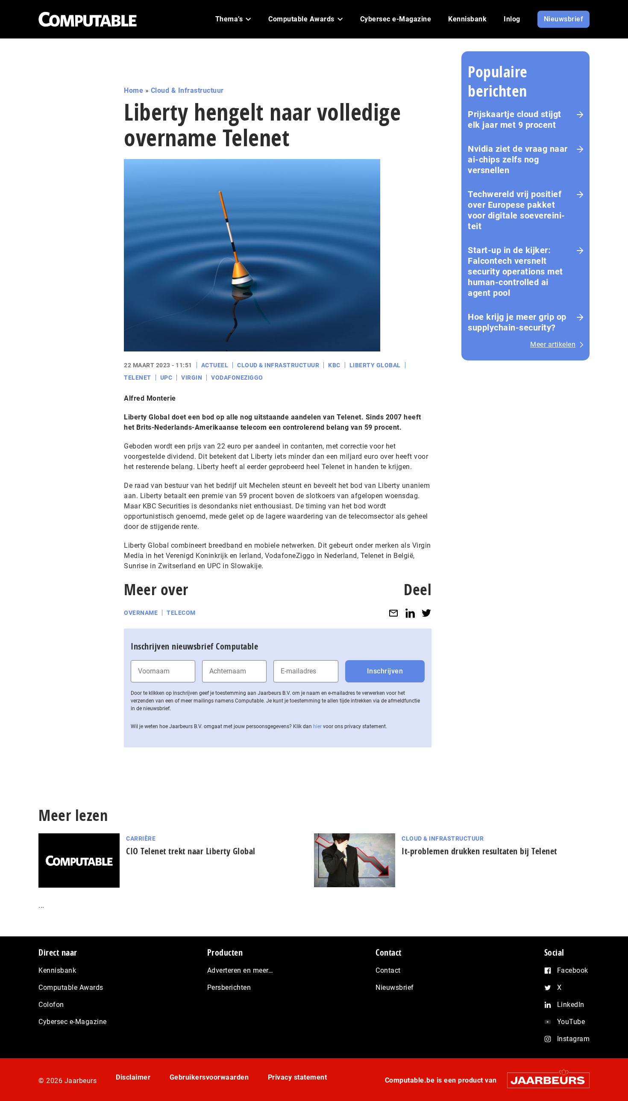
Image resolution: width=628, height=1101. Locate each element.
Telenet (137, 377)
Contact (388, 970)
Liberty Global (375, 365)
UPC (166, 377)
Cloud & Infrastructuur (187, 90)
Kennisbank (57, 970)
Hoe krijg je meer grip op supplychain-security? (517, 322)
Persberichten (229, 987)
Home (133, 90)
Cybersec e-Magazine (72, 1022)
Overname (141, 612)
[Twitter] (426, 613)
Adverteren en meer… (240, 970)
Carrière (141, 838)
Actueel (215, 365)
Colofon (51, 1005)
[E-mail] (393, 613)
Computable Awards (70, 987)
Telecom (181, 612)
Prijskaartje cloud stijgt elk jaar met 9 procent (514, 119)
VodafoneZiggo (237, 377)
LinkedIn (570, 1005)
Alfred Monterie (150, 398)
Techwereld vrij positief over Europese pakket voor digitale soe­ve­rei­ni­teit (516, 210)
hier (317, 726)
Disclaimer (133, 1077)
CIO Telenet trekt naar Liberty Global (190, 851)
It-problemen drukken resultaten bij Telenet (479, 851)
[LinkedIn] (410, 613)
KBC (334, 365)
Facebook (572, 970)
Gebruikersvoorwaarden (209, 1077)
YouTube (571, 1022)
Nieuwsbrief (395, 987)
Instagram (573, 1039)
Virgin (191, 377)
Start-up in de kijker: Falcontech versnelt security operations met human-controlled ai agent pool (515, 271)
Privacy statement (297, 1077)
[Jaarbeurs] (544, 1080)
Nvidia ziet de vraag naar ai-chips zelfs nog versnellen (518, 159)
